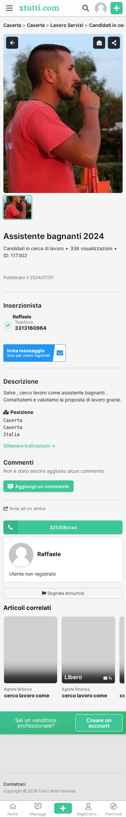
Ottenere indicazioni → (29, 446)
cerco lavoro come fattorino (26, 696)
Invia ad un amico (27, 508)
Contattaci (14, 784)
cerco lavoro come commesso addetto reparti (86, 696)
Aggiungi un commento (42, 486)
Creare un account (99, 723)
